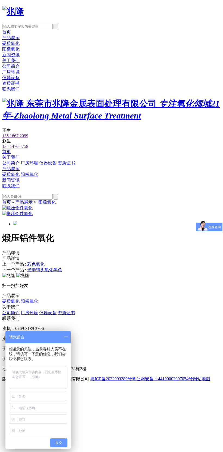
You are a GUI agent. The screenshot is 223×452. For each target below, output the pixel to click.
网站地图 (201, 378)
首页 (6, 32)
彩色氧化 (36, 264)
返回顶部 (21, 417)
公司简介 (11, 66)
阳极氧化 (11, 49)
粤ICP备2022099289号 (111, 378)
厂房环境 (11, 72)
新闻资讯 (11, 54)
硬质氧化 (11, 43)
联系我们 (11, 89)
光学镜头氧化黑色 (44, 269)
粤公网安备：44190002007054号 (162, 378)
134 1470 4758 (15, 146)
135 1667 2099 (15, 135)
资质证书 (11, 83)
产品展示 (11, 37)
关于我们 (11, 60)
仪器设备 (11, 77)
